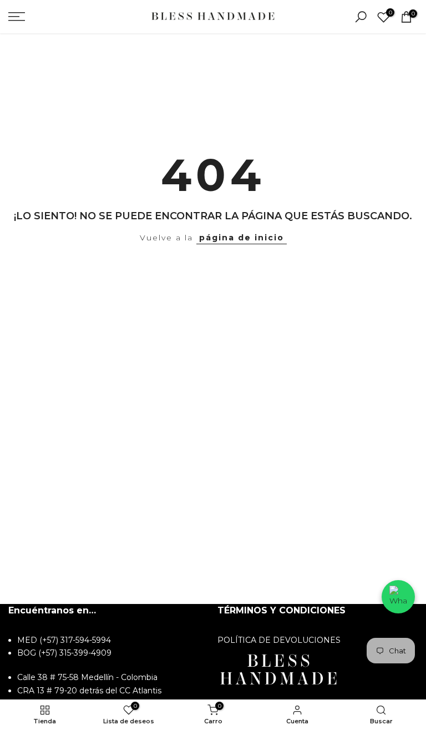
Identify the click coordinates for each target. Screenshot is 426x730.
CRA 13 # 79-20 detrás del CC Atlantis (89, 691)
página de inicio (241, 238)
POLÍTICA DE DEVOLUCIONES (279, 640)
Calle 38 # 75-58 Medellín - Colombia (87, 677)
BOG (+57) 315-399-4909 (64, 653)
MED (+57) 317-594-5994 (64, 640)
